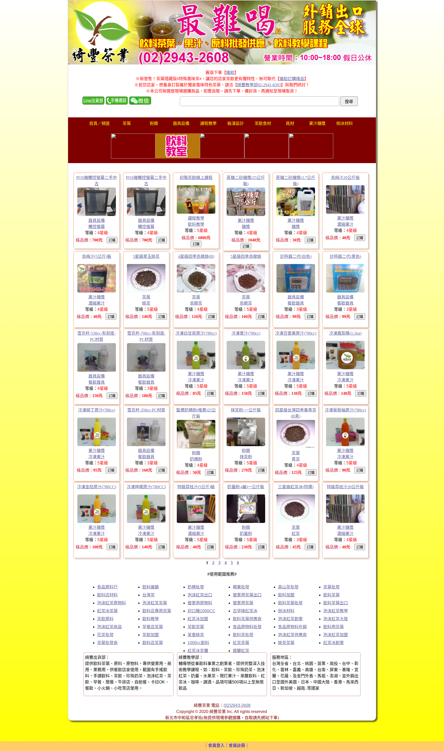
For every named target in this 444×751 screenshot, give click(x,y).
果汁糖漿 (246, 220)
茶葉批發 (331, 587)
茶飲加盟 (150, 635)
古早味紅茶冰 (245, 611)
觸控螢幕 (96, 226)
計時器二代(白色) (295, 256)
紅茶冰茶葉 (107, 611)
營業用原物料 (200, 603)
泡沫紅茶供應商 (292, 635)
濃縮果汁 (345, 224)
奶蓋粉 (246, 533)
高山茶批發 (288, 587)
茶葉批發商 (107, 643)
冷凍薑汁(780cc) (246, 333)
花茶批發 (105, 635)
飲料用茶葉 (333, 627)
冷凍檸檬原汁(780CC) (146, 487)
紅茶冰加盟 (198, 619)
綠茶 (146, 303)
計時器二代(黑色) (345, 256)
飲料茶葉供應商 (247, 619)
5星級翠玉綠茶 (146, 256)
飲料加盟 (286, 595)
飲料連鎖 (150, 587)
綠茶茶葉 (286, 643)
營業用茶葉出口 (247, 595)
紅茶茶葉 (241, 643)
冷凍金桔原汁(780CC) (96, 487)
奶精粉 (196, 459)
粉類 (196, 453)
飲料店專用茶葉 (156, 611)
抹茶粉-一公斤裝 (246, 410)
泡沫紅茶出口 (200, 595)
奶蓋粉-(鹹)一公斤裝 (245, 487)
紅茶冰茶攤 (198, 651)
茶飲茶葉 (196, 627)
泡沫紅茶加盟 (335, 635)
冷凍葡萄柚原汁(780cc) (345, 410)
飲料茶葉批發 (290, 603)
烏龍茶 (196, 303)
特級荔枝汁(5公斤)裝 (196, 487)
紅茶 (296, 533)
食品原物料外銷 (292, 627)
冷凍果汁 (196, 380)
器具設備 (96, 220)
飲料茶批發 (243, 635)
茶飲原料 (105, 619)
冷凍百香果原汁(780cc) (295, 333)
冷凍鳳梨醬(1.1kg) (345, 333)
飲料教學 (196, 224)
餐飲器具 (296, 303)
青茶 (296, 459)
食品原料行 (107, 587)
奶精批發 (196, 587)
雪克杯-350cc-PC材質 (146, 410)
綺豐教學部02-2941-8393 (259, 85)
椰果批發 (241, 587)
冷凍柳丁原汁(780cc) (96, 410)
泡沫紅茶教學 (335, 611)
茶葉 (146, 297)
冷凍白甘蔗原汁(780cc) (196, 333)
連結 (230, 72)
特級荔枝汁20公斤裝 (345, 487)
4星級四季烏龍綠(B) (196, 256)
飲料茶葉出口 (335, 603)
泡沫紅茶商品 (109, 627)
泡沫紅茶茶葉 (154, 603)
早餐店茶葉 (152, 627)
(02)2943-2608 (237, 705)
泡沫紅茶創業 (290, 619)
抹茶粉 (246, 457)
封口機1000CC (201, 611)
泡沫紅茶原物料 (111, 603)
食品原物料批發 (247, 627)
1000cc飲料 (198, 643)
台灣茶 (148, 595)
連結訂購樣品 (292, 79)
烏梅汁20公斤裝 (345, 177)
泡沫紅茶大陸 (335, 619)
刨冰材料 (286, 611)
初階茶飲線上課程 (196, 177)
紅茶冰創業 (333, 643)
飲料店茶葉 (152, 643)
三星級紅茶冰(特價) (295, 487)
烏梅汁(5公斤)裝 (96, 256)
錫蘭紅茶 (241, 651)
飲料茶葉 (331, 595)
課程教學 (196, 218)
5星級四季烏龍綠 (245, 256)
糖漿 (246, 226)
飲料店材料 (107, 595)
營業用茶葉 (243, 603)
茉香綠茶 (196, 635)
